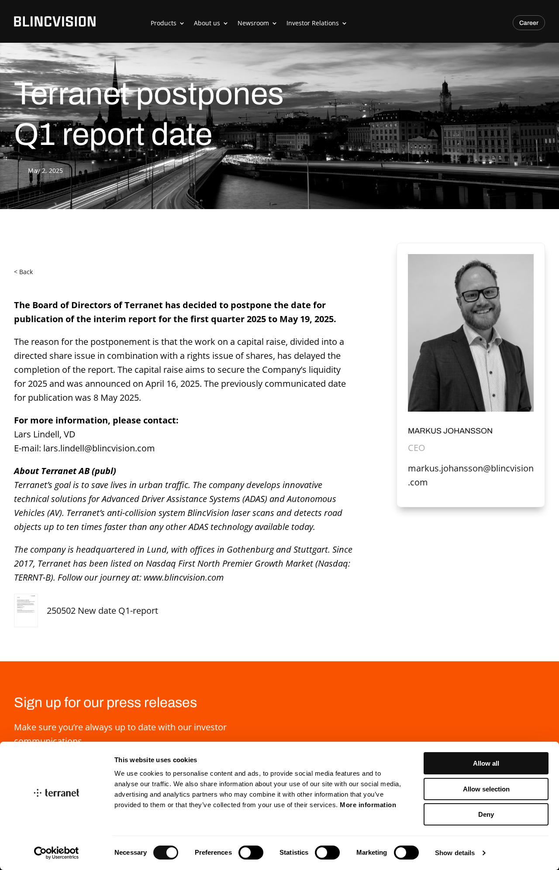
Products (163, 23)
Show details (455, 852)
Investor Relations (312, 23)
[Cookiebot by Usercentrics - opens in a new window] (56, 853)
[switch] (250, 853)
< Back (23, 272)
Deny (486, 814)
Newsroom (253, 23)
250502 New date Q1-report (102, 610)
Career (528, 23)
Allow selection (486, 789)
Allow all (486, 763)
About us (207, 23)
